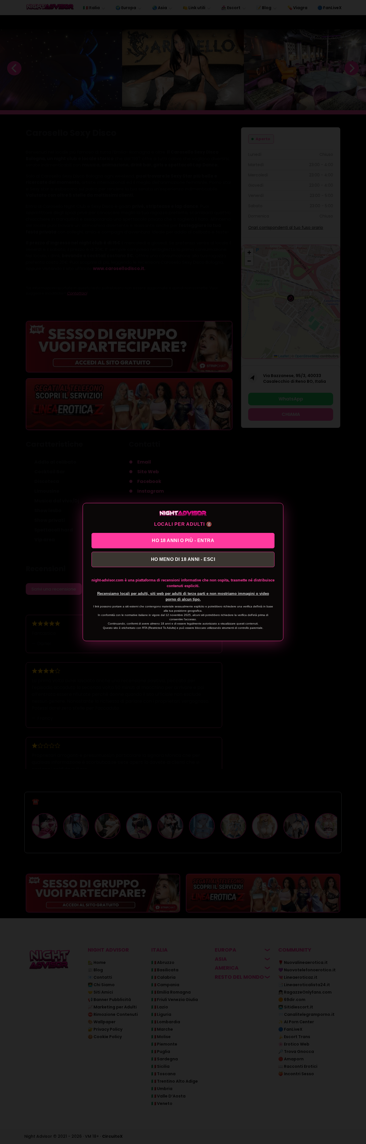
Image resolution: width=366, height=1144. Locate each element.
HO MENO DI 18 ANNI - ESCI (183, 559)
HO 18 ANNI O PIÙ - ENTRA (183, 540)
